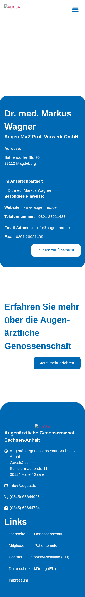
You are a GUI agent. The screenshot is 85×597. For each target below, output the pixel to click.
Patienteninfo (45, 545)
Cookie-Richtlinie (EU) (50, 557)
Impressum (18, 580)
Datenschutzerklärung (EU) (32, 568)
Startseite (17, 534)
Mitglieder (17, 545)
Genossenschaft (48, 534)
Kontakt (15, 557)
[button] (75, 9)
